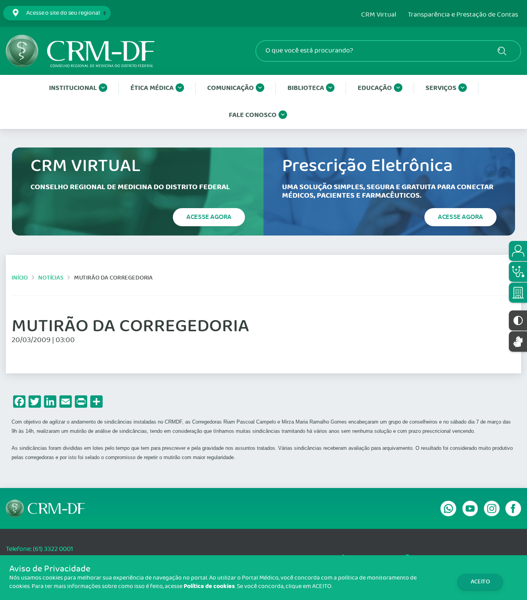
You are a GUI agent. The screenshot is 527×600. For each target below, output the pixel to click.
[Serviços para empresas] (518, 293)
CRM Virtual (378, 15)
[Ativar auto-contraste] (518, 320)
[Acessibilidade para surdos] (518, 341)
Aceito (480, 581)
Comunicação (230, 88)
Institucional (73, 88)
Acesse (208, 217)
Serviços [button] (441, 88)
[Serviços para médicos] (518, 272)
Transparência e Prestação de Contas (463, 15)
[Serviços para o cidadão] (518, 251)
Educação (375, 88)
